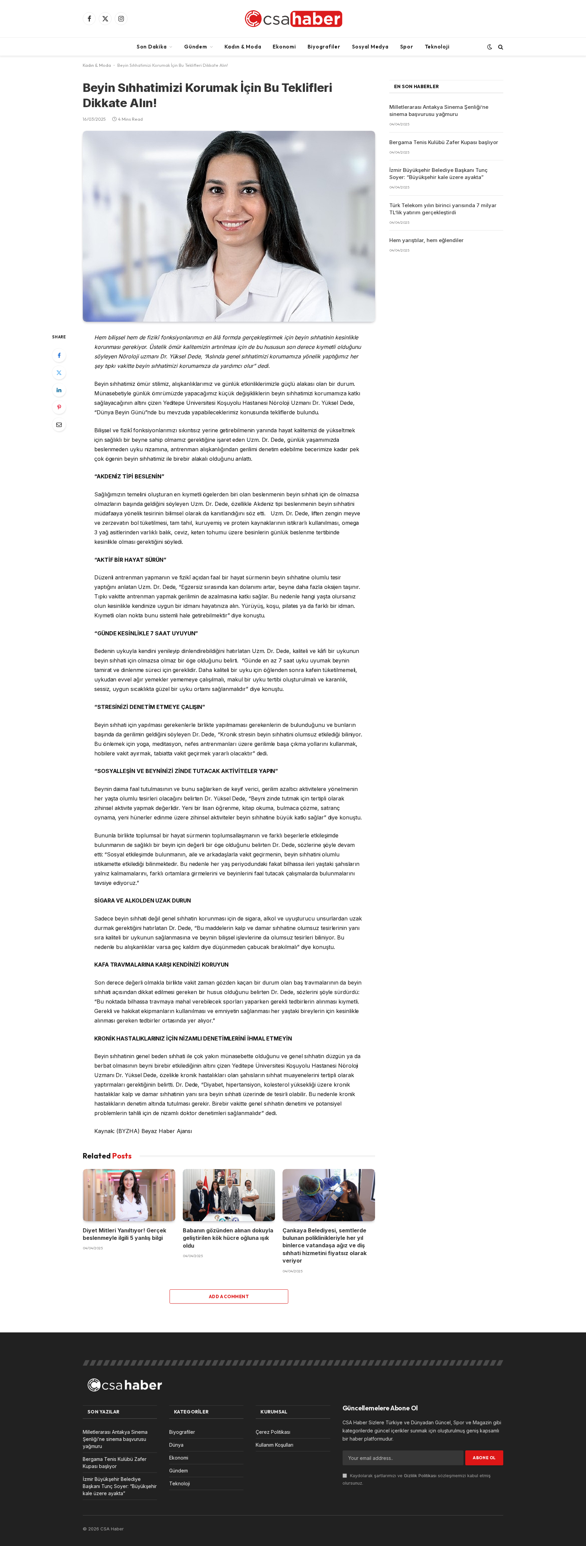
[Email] (59, 424)
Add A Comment (229, 1296)
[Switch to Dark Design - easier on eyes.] (490, 46)
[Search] (500, 46)
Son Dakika (152, 46)
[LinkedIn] (59, 390)
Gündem (195, 46)
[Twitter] (59, 372)
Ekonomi (284, 46)
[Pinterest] (59, 407)
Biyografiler (324, 46)
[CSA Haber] (293, 18)
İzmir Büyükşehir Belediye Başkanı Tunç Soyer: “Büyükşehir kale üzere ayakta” (438, 173)
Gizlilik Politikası (420, 1475)
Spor (406, 46)
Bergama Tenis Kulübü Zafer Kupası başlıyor (443, 142)
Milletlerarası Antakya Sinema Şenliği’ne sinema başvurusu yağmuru (438, 110)
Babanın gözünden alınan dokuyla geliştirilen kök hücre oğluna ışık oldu (228, 1238)
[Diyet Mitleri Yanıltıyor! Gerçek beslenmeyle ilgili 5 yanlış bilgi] (129, 1195)
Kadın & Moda (242, 46)
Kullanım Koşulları (274, 1445)
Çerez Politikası (273, 1432)
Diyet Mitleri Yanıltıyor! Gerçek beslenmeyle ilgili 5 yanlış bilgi (124, 1234)
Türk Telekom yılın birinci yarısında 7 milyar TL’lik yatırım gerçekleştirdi (442, 209)
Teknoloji (437, 46)
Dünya (176, 1445)
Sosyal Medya (370, 46)
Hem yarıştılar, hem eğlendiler (426, 240)
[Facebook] (59, 355)
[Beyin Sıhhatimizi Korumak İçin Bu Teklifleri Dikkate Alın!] (229, 226)
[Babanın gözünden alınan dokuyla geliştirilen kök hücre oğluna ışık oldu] (229, 1195)
